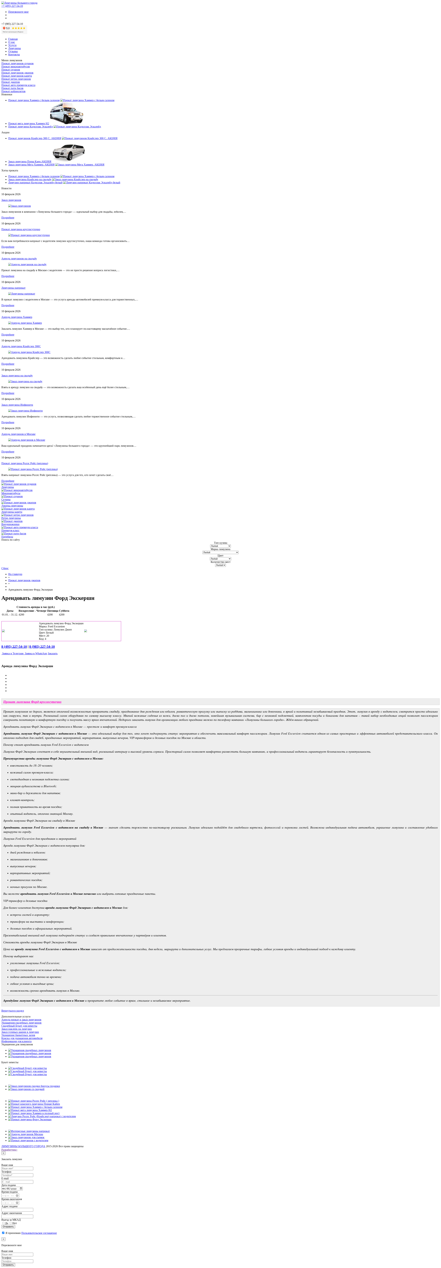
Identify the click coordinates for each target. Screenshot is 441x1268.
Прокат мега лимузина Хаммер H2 (28, 123)
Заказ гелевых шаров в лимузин (20, 1032)
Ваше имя (7, 1165)
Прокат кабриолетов (13, 91)
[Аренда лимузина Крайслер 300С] (29, 352)
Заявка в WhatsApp (35, 653)
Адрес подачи (9, 1206)
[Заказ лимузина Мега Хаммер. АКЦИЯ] (79, 164)
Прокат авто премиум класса (18, 85)
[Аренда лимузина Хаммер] (25, 322)
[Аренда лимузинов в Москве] (26, 439)
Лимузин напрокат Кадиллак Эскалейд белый (35, 182)
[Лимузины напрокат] (21, 293)
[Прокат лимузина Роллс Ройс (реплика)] (33, 469)
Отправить (8, 1226)
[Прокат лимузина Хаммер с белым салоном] (87, 100)
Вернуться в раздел (12, 1010)
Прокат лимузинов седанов (17, 63)
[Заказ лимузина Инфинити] (25, 410)
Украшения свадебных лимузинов (21, 1022)
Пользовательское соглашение (39, 1233)
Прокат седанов (10, 69)
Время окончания (11, 1199)
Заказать (53, 653)
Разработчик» (9, 1149)
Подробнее (7, 217)
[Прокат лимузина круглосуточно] (29, 235)
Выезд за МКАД (11, 1219)
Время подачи (9, 1191)
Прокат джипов (10, 82)
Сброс (5, 568)
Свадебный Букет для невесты (19, 1025)
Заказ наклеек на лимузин (16, 1028)
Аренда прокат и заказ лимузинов (21, 1019)
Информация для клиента (16, 1041)
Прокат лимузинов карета (16, 75)
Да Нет (11, 1223)
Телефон (6, 1171)
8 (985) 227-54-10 (42, 646)
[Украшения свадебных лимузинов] (29, 1050)
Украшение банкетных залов (18, 1035)
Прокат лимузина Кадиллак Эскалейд (30, 126)
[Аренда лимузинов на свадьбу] (27, 264)
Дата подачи (8, 1185)
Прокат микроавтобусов (15, 66)
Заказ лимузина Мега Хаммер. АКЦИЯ (31, 164)
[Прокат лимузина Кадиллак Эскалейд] (77, 126)
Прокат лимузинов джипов (17, 72)
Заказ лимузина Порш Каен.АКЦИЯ (29, 161)
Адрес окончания (11, 1213)
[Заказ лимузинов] (19, 205)
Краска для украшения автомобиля (21, 1038)
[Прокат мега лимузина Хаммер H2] (66, 123)
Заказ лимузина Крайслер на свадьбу (30, 179)
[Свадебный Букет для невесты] (27, 1068)
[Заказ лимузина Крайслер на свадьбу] (75, 179)
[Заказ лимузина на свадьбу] (25, 381)
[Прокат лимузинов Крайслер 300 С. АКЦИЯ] (89, 138)
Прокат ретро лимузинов (16, 78)
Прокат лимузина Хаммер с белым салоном (34, 100)
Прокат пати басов (12, 88)
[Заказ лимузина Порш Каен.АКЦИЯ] (69, 161)
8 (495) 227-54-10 (14, 646)
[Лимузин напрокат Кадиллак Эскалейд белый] (91, 182)
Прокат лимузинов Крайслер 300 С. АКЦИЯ (34, 138)
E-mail (5, 1178)
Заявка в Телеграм (12, 653)
